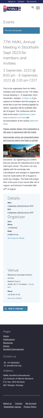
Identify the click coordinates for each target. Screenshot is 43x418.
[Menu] (37, 7)
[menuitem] (11, 1)
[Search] (31, 7)
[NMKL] (12, 8)
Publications (9, 339)
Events (6, 346)
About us (7, 403)
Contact (18, 403)
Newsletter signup (12, 406)
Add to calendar (15, 308)
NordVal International (13, 349)
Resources (8, 342)
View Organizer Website (16, 238)
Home (6, 336)
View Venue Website (15, 298)
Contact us (26, 98)
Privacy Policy (30, 406)
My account (31, 403)
